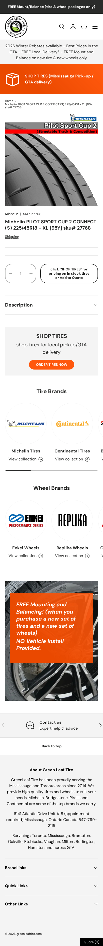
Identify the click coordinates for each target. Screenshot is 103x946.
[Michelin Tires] (25, 423)
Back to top (52, 746)
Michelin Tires (26, 451)
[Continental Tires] (72, 423)
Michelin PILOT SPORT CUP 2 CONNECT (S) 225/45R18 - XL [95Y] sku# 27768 (49, 106)
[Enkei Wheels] (25, 520)
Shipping (12, 236)
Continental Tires (72, 451)
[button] (84, 26)
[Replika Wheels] (72, 520)
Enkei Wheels (26, 548)
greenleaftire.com (29, 934)
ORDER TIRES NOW (51, 364)
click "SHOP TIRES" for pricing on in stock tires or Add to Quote (69, 273)
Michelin (11, 214)
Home (9, 100)
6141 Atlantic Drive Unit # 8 (39, 813)
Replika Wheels (72, 548)
